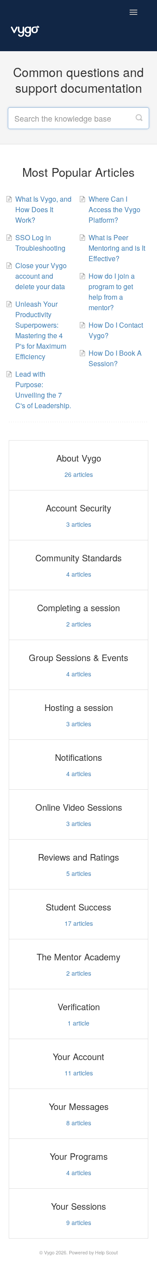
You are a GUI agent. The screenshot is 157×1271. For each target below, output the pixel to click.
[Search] (139, 118)
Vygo (49, 1252)
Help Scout (106, 1252)
